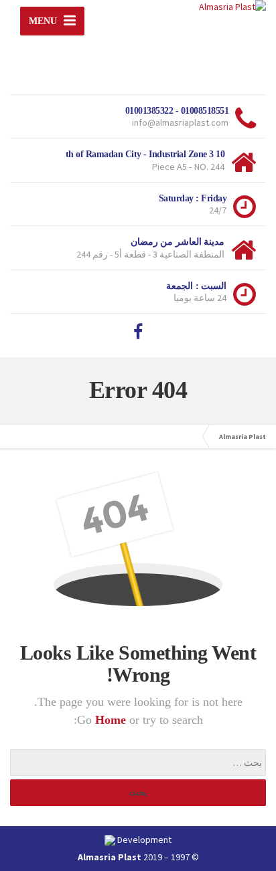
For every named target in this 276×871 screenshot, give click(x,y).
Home (112, 720)
